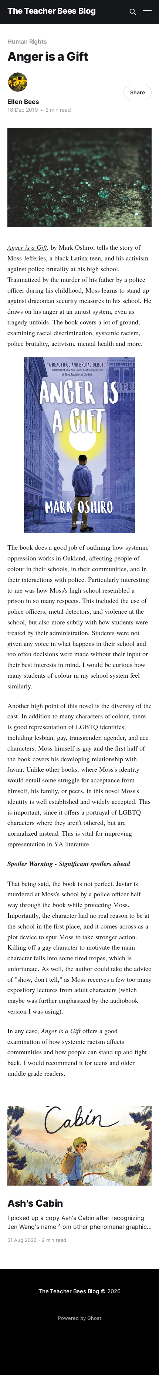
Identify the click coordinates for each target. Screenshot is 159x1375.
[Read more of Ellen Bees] (17, 82)
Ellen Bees (23, 101)
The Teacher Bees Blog (51, 11)
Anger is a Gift (27, 247)
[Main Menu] (147, 11)
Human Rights (27, 41)
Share (137, 92)
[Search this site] (133, 12)
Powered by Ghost (79, 1318)
